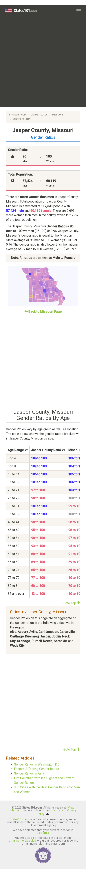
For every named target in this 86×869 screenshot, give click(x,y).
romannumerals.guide (22, 840)
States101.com (17, 114)
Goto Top (70, 603)
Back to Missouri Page (45, 311)
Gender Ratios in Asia (29, 773)
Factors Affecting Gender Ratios (36, 769)
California (43, 833)
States (26, 10)
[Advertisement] (43, 62)
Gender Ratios (39, 114)
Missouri (57, 114)
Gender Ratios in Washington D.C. (37, 764)
